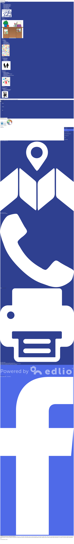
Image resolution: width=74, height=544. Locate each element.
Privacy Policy (9, 376)
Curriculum (4, 40)
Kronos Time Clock (5, 115)
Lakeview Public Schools (6, 8)
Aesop (4, 112)
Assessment (4, 41)
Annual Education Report (6, 43)
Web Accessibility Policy (3, 376)
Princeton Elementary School (6, 6)
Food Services (5, 59)
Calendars (4, 105)
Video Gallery (5, 76)
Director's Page (5, 19)
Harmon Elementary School (6, 5)
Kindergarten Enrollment (6, 73)
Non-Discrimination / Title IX (4, 539)
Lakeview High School (6, 7)
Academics (1, 125)
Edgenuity (4, 109)
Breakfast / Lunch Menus (6, 104)
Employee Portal (5, 113)
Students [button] (3, 106)
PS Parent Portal (5, 107)
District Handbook (5, 44)
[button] (3, 3)
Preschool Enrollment (6, 72)
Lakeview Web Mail (5, 114)
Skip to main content (2, 0)
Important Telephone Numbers (7, 89)
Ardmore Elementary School (6, 4)
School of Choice (5, 74)
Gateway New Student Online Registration (8, 75)
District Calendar (5, 58)
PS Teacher (4, 111)
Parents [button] (3, 103)
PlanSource (4, 116)
